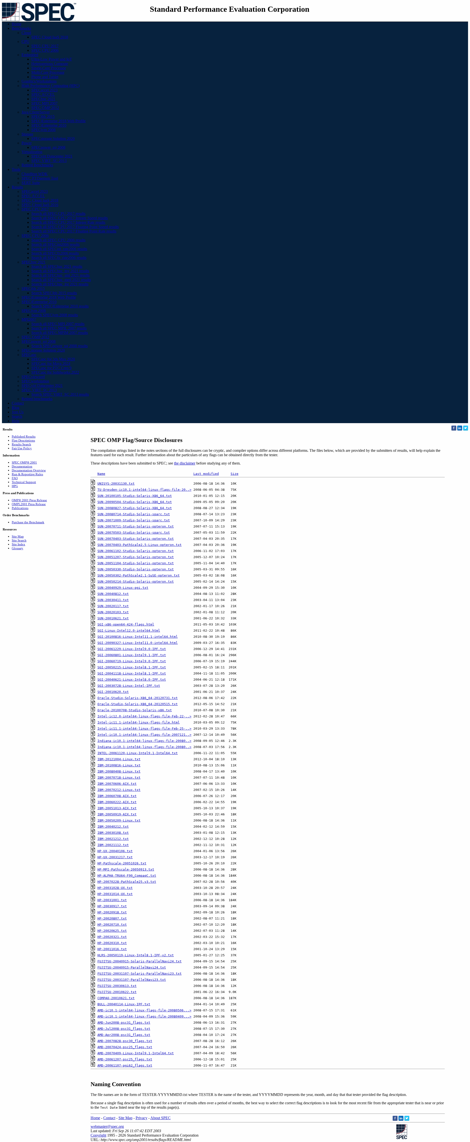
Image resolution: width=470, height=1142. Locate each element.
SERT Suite (31, 183)
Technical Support (24, 482)
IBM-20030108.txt (113, 833)
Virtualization (32, 152)
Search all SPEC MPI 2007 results (57, 324)
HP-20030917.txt (112, 906)
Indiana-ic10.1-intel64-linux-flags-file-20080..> (144, 741)
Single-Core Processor (48, 68)
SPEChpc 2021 (43, 99)
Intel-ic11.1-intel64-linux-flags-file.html (138, 722)
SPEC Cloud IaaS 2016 (40, 205)
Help (15, 421)
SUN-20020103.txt (113, 612)
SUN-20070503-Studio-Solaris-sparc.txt (133, 532)
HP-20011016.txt (112, 949)
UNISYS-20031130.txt (116, 483)
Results (17, 187)
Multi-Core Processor (47, 72)
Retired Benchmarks (37, 165)
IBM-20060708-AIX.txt (117, 796)
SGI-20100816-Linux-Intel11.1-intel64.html (137, 637)
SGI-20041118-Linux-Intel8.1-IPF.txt (131, 673)
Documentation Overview (29, 470)
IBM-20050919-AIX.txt (117, 814)
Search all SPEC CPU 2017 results (58, 213)
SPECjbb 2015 (43, 116)
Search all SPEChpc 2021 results (56, 266)
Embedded (30, 55)
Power (27, 143)
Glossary (17, 548)
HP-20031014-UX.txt (115, 894)
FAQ (15, 478)
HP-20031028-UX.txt (115, 888)
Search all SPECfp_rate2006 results (58, 258)
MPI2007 (29, 319)
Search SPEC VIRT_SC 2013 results (60, 394)
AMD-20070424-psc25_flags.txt (124, 1047)
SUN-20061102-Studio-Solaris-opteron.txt (135, 551)
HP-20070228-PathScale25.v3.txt (126, 882)
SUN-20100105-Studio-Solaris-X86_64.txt (134, 496)
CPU (25, 41)
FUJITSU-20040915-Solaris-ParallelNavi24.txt (139, 961)
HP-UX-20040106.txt (115, 851)
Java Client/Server (36, 112)
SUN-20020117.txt (113, 606)
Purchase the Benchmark (28, 522)
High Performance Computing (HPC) (51, 86)
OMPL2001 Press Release (29, 504)
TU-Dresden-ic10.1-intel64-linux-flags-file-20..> (144, 489)
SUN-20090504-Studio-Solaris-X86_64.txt (134, 502)
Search (17, 416)
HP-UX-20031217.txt (115, 857)
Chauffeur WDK (35, 174)
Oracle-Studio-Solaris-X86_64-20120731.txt (137, 698)
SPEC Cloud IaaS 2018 (49, 37)
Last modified (206, 474)
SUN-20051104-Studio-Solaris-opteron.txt (135, 563)
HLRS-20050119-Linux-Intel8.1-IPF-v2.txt (135, 955)
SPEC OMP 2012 (45, 108)
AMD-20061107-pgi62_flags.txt (124, 1065)
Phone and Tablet (44, 77)
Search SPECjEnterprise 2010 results (60, 306)
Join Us (18, 412)
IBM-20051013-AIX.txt (117, 808)
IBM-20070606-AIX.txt (117, 784)
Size (234, 474)
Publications (20, 508)
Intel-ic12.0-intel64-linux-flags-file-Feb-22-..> (144, 716)
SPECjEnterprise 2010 (48, 125)
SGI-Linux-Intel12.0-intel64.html (128, 630)
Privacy (141, 1118)
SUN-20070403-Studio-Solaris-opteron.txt (135, 538)
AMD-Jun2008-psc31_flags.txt (123, 1022)
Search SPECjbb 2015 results (54, 293)
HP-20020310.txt (112, 943)
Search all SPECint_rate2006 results (59, 249)
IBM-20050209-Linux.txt (119, 820)
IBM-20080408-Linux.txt (119, 771)
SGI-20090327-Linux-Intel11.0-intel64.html (137, 643)
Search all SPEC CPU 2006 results (58, 240)
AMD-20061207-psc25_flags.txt (124, 1059)
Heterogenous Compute (49, 63)
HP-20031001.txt (112, 900)
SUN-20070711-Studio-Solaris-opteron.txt (135, 526)
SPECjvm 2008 (43, 130)
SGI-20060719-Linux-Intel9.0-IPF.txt (131, 661)
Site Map (18, 536)
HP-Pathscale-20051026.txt (121, 863)
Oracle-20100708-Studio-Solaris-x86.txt (134, 710)
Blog (15, 407)
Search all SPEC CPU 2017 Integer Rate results (68, 222)
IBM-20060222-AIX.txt (117, 802)
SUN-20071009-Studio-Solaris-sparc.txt (133, 520)
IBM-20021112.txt (113, 845)
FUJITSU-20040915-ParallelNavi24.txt (131, 967)
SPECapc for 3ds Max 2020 (53, 359)
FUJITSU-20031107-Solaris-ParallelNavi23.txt (139, 973)
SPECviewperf (33, 377)
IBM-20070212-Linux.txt (119, 790)
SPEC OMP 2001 (24, 462)
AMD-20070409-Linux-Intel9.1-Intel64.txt (135, 1053)
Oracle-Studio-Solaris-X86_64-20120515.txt (137, 704)
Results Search (21, 444)
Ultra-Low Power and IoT (51, 59)
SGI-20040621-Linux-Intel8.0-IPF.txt (131, 679)
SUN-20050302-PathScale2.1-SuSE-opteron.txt (138, 575)
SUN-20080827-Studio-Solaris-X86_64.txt (134, 508)
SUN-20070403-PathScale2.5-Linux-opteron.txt (139, 545)
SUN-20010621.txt (113, 618)
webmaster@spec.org (107, 1126)
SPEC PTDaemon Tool (40, 178)
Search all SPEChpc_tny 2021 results (60, 271)
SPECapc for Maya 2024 (50, 363)
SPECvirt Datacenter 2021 (51, 156)
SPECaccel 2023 (44, 90)
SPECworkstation (35, 381)
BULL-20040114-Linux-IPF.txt (123, 1004)
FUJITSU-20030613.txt (117, 986)
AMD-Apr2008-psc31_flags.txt (123, 1035)
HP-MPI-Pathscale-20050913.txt (125, 869)
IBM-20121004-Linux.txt (119, 759)
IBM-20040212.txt (113, 826)
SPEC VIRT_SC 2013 (49, 161)
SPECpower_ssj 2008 (48, 147)
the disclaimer (184, 463)
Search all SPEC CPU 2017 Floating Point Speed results (75, 227)
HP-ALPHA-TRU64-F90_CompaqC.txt (126, 875)
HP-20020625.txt (112, 931)
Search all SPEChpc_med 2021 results (61, 280)
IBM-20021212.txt (113, 839)
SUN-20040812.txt (113, 594)
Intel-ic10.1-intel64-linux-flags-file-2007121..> (144, 735)
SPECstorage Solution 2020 (53, 138)
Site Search (19, 540)
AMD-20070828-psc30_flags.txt (124, 1041)
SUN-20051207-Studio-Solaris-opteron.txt (135, 557)
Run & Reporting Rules (27, 474)
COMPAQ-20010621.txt (116, 998)
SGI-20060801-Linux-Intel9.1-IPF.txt (131, 655)
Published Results (23, 436)
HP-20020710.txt (112, 924)
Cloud (26, 33)
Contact (18, 403)
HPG (15, 486)
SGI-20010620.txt (113, 692)
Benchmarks (21, 28)
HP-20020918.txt (112, 912)
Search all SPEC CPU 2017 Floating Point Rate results (73, 231)
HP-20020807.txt (112, 918)
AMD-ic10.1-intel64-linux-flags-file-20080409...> (144, 1016)
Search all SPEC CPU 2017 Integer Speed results (69, 218)
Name (101, 474)
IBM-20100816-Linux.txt (119, 765)
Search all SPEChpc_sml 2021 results (60, 275)
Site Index (18, 544)
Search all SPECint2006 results (55, 244)
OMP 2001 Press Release (29, 500)
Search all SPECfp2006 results (55, 253)
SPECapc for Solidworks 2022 (55, 372)
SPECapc (29, 355)
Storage (27, 134)
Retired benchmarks (37, 399)
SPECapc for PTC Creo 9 (51, 368)
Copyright (98, 1135)
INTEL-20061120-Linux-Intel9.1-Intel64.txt (137, 753)
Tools (16, 169)
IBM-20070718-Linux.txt (119, 777)
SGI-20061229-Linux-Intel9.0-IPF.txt (131, 649)
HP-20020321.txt (112, 937)
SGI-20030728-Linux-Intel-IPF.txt (128, 686)
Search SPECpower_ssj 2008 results (59, 346)
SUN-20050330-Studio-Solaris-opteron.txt (135, 569)
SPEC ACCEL (43, 94)
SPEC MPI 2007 (44, 103)
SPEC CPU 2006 (45, 50)
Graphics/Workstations (39, 81)
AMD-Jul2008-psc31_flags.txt (123, 1029)
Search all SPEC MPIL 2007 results (59, 328)
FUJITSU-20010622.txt (117, 992)
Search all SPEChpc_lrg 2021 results (59, 284)
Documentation (22, 466)
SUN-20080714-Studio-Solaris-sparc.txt (133, 514)
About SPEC (160, 1118)
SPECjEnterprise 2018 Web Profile (58, 121)
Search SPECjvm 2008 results (54, 315)
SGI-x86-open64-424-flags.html (125, 624)
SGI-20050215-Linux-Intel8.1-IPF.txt (131, 667)
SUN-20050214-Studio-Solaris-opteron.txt (135, 581)
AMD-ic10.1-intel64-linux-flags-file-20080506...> (144, 1010)
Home (16, 24)
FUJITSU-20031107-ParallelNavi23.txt (131, 980)
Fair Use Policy (22, 448)
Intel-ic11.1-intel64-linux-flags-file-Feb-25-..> (144, 728)
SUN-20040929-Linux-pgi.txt (122, 587)
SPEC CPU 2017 (45, 46)
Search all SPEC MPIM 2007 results (59, 333)
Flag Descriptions (23, 440)
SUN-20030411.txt (113, 600)
